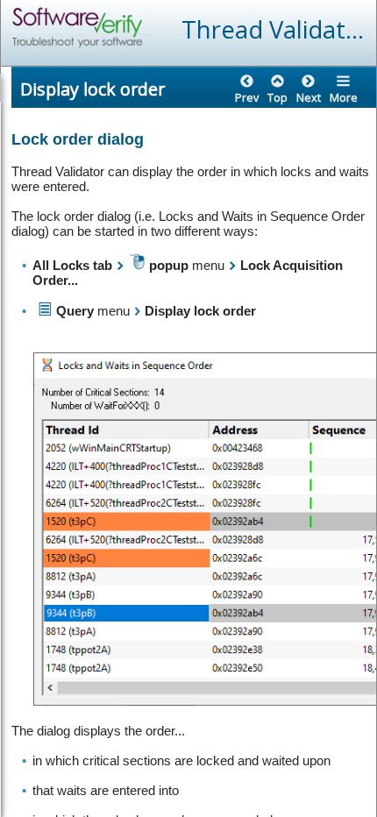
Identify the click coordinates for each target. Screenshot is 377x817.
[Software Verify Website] (141, 28)
